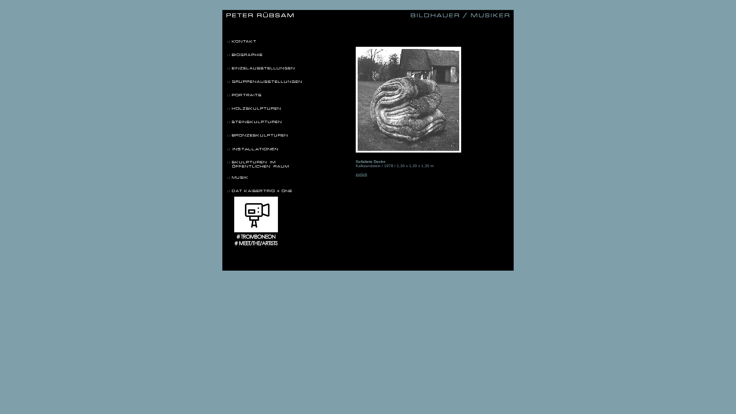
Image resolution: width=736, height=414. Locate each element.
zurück (361, 174)
